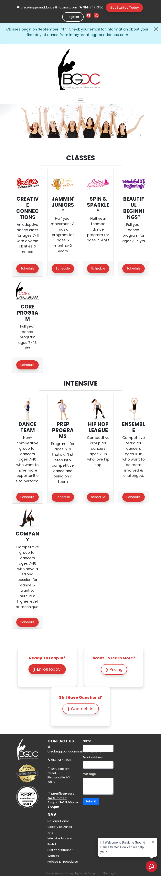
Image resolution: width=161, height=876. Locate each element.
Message (89, 774)
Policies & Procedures (63, 862)
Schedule (27, 268)
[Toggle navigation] (80, 99)
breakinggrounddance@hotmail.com (48, 7)
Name (87, 741)
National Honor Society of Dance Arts (60, 827)
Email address (93, 757)
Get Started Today (124, 7)
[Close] (156, 29)
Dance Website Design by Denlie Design (71, 873)
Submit (90, 801)
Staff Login (109, 873)
